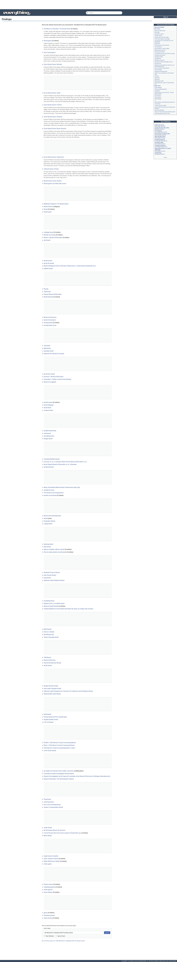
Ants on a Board (49, 632)
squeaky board (48, 351)
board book (47, 407)
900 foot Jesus (158, 35)
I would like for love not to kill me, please (165, 53)
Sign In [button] (165, 17)
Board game (48, 40)
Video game (48, 864)
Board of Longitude (50, 382)
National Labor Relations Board (54, 580)
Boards (46, 289)
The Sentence (158, 47)
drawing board (48, 544)
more (165, 157)
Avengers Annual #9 (160, 55)
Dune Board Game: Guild (52, 93)
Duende (157, 76)
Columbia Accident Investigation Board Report (59, 773)
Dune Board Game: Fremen (53, 105)
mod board (47, 433)
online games (48, 889)
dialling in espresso (160, 60)
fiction (156, 126)
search (107, 932)
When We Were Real (160, 30)
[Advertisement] (88, 4)
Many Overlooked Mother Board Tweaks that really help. (62, 487)
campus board (48, 410)
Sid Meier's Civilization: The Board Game (57, 29)
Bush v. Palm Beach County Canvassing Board (59, 745)
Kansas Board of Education (53, 294)
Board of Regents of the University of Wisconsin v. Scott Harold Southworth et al (70, 266)
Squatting (157, 91)
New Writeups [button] (166, 121)
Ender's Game (48, 884)
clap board (47, 291)
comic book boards (50, 750)
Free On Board (48, 722)
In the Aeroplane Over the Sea (162, 113)
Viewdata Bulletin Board (52, 459)
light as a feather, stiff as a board (54, 549)
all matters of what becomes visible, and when (59, 771)
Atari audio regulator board (52, 688)
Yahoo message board (51, 637)
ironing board (48, 322)
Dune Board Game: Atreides (53, 64)
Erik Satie (157, 32)
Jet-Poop (163, 138)
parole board (48, 260)
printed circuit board (50, 495)
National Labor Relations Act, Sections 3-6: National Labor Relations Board (68, 691)
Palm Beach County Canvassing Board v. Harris (59, 748)
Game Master (48, 892)
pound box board (49, 374)
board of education (50, 320)
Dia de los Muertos (159, 110)
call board (47, 345)
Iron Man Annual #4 (160, 52)
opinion (157, 135)
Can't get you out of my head (162, 45)
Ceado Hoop (158, 152)
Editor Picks (157, 85)
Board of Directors (49, 660)
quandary (157, 77)
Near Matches (50, 936)
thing (156, 154)
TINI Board (47, 657)
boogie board (48, 438)
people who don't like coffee (162, 37)
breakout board (49, 467)
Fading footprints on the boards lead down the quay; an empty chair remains (68, 609)
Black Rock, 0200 (159, 81)
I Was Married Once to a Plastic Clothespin (163, 149)
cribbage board (49, 232)
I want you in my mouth (160, 105)
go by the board (49, 263)
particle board (48, 402)
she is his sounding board (52, 804)
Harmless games (49, 915)
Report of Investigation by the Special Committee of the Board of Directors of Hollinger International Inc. (77, 776)
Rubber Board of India (51, 686)
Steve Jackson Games (51, 858)
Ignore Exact (61, 936)
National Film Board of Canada (54, 353)
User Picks (157, 29)
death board (48, 665)
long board (47, 578)
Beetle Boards (48, 297)
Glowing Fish (164, 132)
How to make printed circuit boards (55, 552)
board (45, 518)
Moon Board (48, 835)
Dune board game (49, 52)
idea (156, 129)
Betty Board (47, 629)
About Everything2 (159, 27)
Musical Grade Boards (51, 606)
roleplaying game (49, 887)
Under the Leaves (159, 34)
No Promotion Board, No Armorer (54, 830)
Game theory (48, 918)
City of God (157, 103)
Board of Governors (50, 317)
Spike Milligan (158, 87)
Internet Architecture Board (52, 663)
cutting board (48, 524)
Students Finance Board (52, 572)
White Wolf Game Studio (52, 861)
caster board (48, 827)
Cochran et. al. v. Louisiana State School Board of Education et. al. (65, 461)
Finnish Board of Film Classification (55, 717)
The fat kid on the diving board (53, 493)
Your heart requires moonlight (162, 39)
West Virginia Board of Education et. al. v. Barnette (60, 464)
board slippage (48, 405)
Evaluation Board (49, 521)
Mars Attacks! (158, 98)
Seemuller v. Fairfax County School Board (57, 379)
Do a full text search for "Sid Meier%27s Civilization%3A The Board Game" (63, 941)
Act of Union (158, 95)
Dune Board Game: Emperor (53, 116)
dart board (47, 240)
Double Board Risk (50, 430)
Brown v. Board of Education (53, 237)
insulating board (49, 601)
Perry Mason (158, 97)
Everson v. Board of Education (53, 376)
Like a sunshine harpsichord (162, 68)
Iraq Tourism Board (50, 575)
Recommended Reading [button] (165, 25)
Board (46, 209)
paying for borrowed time (161, 71)
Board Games (48, 206)
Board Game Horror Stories (52, 181)
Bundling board (49, 634)
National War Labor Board (52, 694)
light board (47, 348)
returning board (49, 802)
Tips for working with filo (161, 89)
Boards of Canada (50, 235)
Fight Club (157, 43)
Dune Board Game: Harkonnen (54, 157)
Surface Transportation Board (53, 807)
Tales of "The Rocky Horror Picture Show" (165, 111)
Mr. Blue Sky (158, 63)
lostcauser (162, 126)
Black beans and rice (160, 50)
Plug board (47, 799)
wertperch (161, 129)
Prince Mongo (158, 69)
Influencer (157, 79)
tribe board (47, 546)
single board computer (51, 856)
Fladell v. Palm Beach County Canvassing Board (60, 742)
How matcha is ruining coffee (162, 48)
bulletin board (48, 268)
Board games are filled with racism (55, 183)
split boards (47, 714)
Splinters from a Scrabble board (54, 603)
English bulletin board (51, 719)
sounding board (49, 436)
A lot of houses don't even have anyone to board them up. (62, 833)
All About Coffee (159, 57)
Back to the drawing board (52, 515)
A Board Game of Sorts (51, 169)
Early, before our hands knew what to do (165, 102)
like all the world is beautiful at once (164, 61)
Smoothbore (158, 58)
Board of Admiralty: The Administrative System (59, 779)
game (45, 912)
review (156, 132)
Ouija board (47, 212)
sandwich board (49, 490)
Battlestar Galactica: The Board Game (56, 204)
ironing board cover (50, 325)
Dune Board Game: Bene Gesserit (55, 128)
